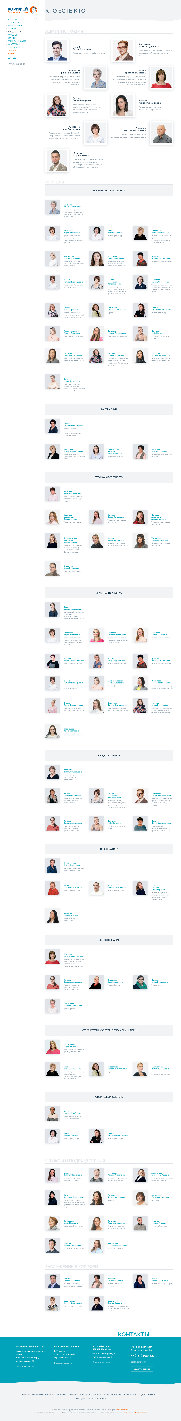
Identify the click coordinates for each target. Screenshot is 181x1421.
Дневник (12, 50)
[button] (36, 19)
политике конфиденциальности (135, 1412)
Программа (13, 29)
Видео (103, 1398)
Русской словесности (109, 477)
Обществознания (109, 755)
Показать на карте (25, 1366)
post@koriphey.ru (139, 1362)
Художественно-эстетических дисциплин (109, 1030)
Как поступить (15, 26)
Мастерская (14, 44)
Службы (12, 38)
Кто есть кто (130, 1394)
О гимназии (13, 23)
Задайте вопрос (142, 1369)
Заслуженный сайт (122, 1410)
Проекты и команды (17, 41)
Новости (12, 19)
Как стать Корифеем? (55, 1394)
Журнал (12, 53)
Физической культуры (109, 1097)
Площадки (80, 1398)
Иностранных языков (109, 592)
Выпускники (14, 47)
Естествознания (109, 940)
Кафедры (12, 35)
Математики (109, 409)
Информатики (109, 849)
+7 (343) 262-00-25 (16, 64)
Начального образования (109, 190)
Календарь (85, 1394)
